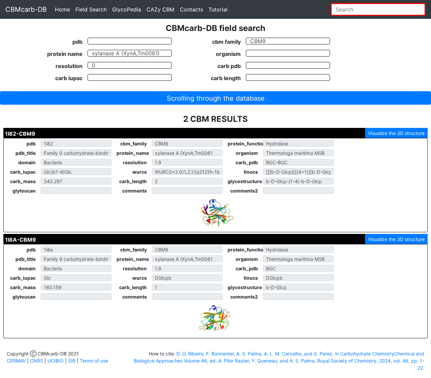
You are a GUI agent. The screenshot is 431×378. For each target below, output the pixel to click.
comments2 (244, 191)
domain (27, 162)
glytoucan (24, 191)
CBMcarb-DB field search (215, 28)
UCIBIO (55, 361)
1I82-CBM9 (20, 133)
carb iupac (68, 78)
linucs (251, 172)
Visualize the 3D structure (396, 133)
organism (228, 53)
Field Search (91, 9)
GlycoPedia (126, 9)
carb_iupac (23, 172)
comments (134, 191)
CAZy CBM (160, 9)
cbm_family (133, 143)
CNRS (36, 361)
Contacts (191, 9)
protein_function (245, 143)
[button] (215, 98)
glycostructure (245, 181)
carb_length (133, 181)
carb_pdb (247, 162)
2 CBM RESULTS (215, 119)
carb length (226, 78)
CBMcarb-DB (26, 9)
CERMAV (16, 361)
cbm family (226, 41)
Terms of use (94, 361)
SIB (71, 361)
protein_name (133, 153)
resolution (69, 66)
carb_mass (23, 181)
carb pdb (229, 66)
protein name (64, 53)
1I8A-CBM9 (20, 239)
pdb (77, 41)
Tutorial (218, 9)
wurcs (139, 172)
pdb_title (25, 153)
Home (62, 9)
